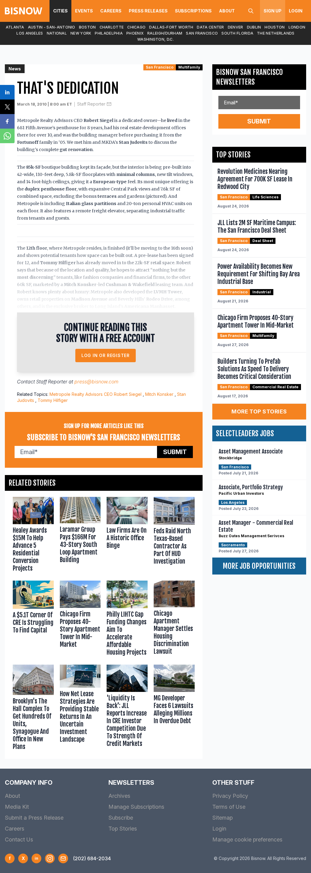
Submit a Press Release (34, 817)
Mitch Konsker (159, 394)
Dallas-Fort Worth (171, 27)
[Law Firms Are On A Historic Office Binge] (127, 536)
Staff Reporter (91, 103)
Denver (235, 27)
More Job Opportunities (259, 566)
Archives (119, 796)
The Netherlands (276, 33)
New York (80, 33)
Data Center (210, 27)
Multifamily (189, 67)
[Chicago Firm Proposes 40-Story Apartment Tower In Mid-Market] (80, 620)
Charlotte (112, 27)
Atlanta (15, 27)
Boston (87, 27)
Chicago (136, 27)
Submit (175, 452)
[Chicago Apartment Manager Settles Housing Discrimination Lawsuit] (174, 620)
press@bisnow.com (96, 382)
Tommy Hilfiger (53, 400)
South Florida (237, 33)
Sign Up (273, 10)
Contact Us (19, 839)
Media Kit (17, 807)
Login (295, 10)
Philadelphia (109, 33)
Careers (110, 10)
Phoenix (135, 33)
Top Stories (122, 828)
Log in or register (105, 355)
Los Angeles (29, 33)
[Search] (251, 11)
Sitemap (222, 817)
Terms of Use (228, 807)
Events (84, 10)
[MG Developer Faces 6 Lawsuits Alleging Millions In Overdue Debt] (174, 709)
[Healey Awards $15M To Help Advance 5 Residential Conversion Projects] (33, 536)
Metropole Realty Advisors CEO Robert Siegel (96, 394)
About (227, 10)
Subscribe (120, 817)
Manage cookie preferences (247, 839)
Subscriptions (193, 10)
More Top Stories (259, 411)
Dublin (254, 27)
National (57, 33)
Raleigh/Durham (164, 33)
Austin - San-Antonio (51, 27)
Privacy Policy (230, 796)
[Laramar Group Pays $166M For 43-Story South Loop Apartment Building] (80, 536)
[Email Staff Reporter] (109, 104)
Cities (60, 10)
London (297, 27)
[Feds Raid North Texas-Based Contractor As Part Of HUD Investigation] (174, 536)
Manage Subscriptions (136, 807)
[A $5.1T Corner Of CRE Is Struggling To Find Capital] (33, 620)
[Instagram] (50, 858)
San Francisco (202, 33)
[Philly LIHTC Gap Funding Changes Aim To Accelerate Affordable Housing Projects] (127, 620)
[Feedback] (63, 858)
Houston (275, 27)
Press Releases (148, 10)
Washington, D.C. (155, 39)
